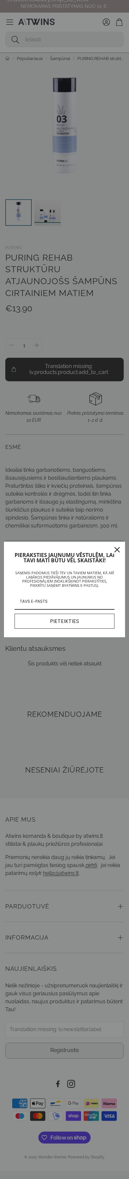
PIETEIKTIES (64, 621)
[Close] (117, 550)
